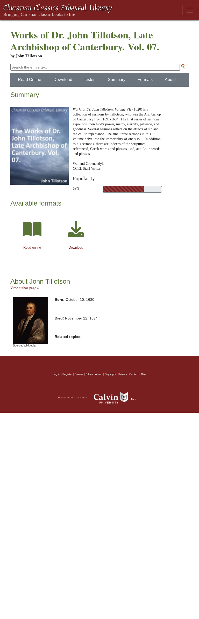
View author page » (24, 288)
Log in (56, 374)
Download (62, 79)
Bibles (89, 374)
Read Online (29, 79)
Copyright (110, 374)
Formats (145, 79)
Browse (79, 374)
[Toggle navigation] (189, 10)
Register (67, 374)
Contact (134, 374)
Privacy (122, 374)
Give (143, 374)
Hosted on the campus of (73, 397)
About (170, 79)
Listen (90, 79)
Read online (32, 247)
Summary (116, 79)
